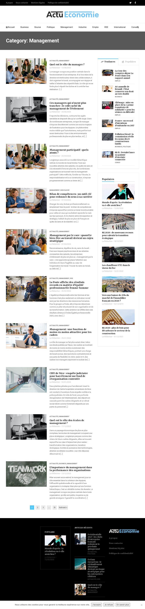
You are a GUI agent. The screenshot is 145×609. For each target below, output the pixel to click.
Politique (51, 27)
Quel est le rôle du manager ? (67, 64)
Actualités (54, 60)
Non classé (64, 190)
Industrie (83, 27)
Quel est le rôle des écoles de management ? (67, 422)
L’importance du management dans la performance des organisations (71, 469)
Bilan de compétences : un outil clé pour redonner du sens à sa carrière (71, 195)
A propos (9, 3)
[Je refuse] (141, 604)
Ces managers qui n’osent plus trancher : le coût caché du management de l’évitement (68, 106)
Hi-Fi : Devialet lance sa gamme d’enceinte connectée (125, 156)
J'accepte (96, 604)
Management (67, 27)
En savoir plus (123, 604)
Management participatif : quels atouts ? (69, 151)
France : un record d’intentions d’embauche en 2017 (124, 123)
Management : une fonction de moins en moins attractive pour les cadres (70, 332)
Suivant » (63, 507)
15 (55, 507)
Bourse (38, 27)
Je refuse (109, 604)
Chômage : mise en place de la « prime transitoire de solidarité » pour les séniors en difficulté (125, 107)
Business (25, 27)
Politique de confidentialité (58, 3)
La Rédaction (55, 68)
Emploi (95, 27)
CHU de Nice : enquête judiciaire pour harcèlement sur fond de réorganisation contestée (69, 376)
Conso (134, 27)
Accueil (11, 27)
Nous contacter (22, 3)
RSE (106, 27)
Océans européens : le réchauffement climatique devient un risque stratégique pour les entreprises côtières (96, 568)
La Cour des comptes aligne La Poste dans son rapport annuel (124, 74)
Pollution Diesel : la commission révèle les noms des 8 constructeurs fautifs (124, 139)
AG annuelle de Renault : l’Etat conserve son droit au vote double (124, 90)
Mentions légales (38, 3)
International (119, 27)
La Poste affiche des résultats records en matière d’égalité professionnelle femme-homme (69, 285)
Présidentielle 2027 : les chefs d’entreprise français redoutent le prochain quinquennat (95, 541)
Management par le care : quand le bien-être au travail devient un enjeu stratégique (71, 238)
